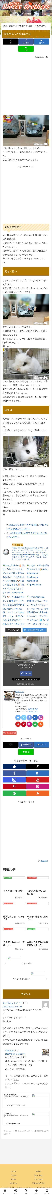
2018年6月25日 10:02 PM (15, 1054)
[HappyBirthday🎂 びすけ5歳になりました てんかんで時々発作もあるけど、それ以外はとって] (14, 579)
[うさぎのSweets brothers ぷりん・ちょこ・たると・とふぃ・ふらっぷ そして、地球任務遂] (38, 610)
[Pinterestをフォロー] (23, 724)
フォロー (27, 673)
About (38, 1171)
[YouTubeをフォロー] (18, 724)
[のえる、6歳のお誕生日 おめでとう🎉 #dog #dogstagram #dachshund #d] (38, 579)
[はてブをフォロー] (35, 717)
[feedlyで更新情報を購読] (35, 724)
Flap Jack (38, 1179)
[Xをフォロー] (23, 717)
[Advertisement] (26, 86)
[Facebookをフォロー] (29, 717)
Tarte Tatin (38, 1175)
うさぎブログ (32, 709)
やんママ (19, 691)
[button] (46, 663)
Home (13, 1171)
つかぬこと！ (32, 712)
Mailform (13, 1183)
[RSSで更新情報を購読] (40, 724)
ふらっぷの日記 (10, 733)
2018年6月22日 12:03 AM (12, 1006)
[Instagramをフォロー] (40, 717)
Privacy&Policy (38, 1183)
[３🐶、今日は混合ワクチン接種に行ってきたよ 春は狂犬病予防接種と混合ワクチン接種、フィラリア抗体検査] (14, 610)
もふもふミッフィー (12, 1003)
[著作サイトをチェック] (18, 717)
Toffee (13, 1179)
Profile (13, 1175)
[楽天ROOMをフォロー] (29, 724)
